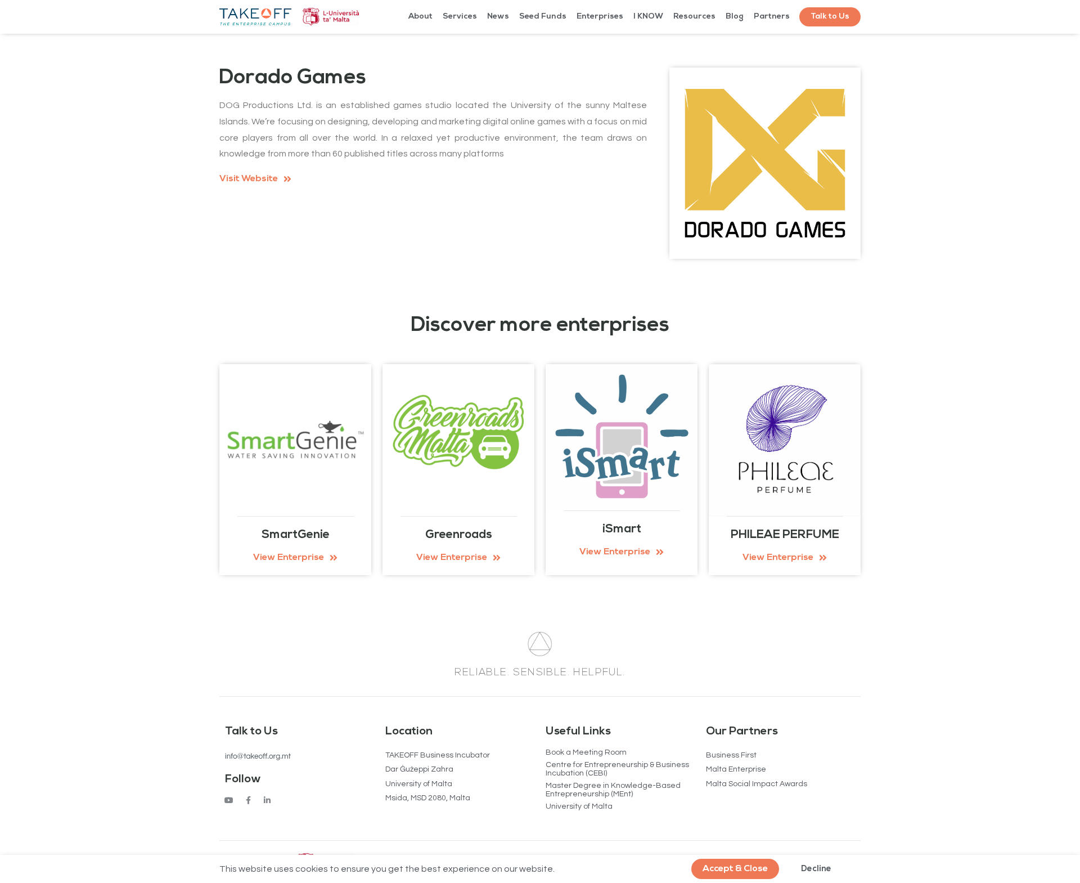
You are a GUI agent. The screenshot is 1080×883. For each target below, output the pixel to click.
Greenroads (458, 535)
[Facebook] (248, 800)
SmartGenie (296, 535)
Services (460, 16)
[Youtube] (229, 800)
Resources (694, 16)
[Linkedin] (267, 800)
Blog (735, 16)
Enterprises (600, 16)
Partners (772, 16)
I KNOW (648, 16)
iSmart (621, 529)
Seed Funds (542, 16)
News (498, 16)
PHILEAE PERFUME (785, 535)
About (420, 16)
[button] (830, 16)
